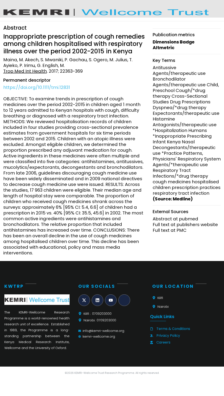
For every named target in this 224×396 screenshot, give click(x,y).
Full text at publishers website (185, 224)
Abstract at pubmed (175, 219)
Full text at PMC (170, 230)
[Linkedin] (97, 300)
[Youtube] (111, 300)
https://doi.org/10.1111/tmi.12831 (36, 87)
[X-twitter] (84, 300)
